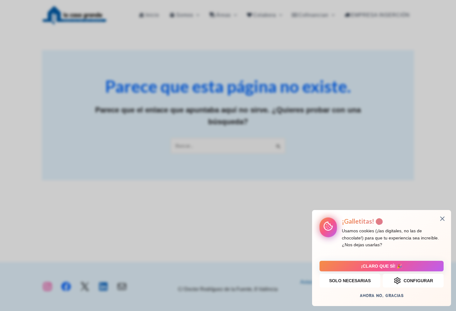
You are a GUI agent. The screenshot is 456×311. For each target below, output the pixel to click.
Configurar (418, 280)
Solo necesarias (350, 280)
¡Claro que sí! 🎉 (381, 266)
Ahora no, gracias (382, 295)
